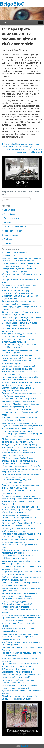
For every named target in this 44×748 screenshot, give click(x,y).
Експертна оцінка (11, 218)
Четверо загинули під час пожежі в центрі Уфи (20, 281)
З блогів (28, 50)
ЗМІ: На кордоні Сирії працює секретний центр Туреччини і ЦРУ (20, 373)
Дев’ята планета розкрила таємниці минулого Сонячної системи (18, 389)
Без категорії (9, 209)
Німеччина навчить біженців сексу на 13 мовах (20, 546)
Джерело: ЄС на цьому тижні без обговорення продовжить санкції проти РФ (21, 465)
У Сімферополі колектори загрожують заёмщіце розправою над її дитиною (19, 400)
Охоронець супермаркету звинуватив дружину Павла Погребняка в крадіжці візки (22, 424)
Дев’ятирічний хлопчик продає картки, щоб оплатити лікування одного (21, 578)
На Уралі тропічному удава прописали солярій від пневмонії (19, 346)
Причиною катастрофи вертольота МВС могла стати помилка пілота (20, 378)
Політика (8, 239)
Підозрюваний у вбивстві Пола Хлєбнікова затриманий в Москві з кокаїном (21, 524)
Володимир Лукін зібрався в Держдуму (19, 444)
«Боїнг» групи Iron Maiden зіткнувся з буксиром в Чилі (18, 502)
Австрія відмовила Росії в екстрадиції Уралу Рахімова (22, 648)
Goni (16, 50)
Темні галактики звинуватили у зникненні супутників (20, 659)
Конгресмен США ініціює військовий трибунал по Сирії (18, 492)
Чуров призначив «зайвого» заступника (20, 633)
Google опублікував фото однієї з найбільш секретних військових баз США (21, 319)
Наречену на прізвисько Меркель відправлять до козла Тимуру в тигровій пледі (20, 412)
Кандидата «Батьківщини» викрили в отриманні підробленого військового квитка (21, 497)
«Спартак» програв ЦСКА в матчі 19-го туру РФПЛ (22, 275)
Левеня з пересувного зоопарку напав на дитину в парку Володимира (20, 486)
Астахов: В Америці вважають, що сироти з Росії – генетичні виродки (21, 535)
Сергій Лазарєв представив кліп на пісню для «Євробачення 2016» (20, 324)
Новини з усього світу (13, 230)
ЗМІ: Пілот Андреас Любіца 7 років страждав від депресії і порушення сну (19, 459)
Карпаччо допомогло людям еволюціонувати (14, 254)
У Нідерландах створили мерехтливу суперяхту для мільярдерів (18, 340)
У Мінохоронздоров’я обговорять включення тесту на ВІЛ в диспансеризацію (21, 356)
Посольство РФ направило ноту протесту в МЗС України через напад (21, 394)
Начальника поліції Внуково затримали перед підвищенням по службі (19, 686)
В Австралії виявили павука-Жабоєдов (19, 604)
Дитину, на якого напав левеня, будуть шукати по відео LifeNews (24, 150)
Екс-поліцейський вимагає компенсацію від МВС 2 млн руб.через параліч (21, 529)
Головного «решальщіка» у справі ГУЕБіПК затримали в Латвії (21, 567)
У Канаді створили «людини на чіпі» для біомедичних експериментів (20, 540)
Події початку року (12, 234)
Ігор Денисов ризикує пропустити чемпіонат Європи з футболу (21, 643)
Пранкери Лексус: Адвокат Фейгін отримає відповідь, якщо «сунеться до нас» (21, 665)
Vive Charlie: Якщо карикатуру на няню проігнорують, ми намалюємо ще (20, 145)
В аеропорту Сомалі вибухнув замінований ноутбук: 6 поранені (21, 297)
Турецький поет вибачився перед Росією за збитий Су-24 (21, 692)
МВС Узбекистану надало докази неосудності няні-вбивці (16, 481)
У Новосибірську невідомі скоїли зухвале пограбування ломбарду (20, 419)
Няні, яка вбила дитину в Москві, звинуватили (16, 329)
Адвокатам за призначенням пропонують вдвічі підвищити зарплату (20, 584)
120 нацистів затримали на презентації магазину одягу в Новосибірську (19, 594)
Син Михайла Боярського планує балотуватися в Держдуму (17, 600)
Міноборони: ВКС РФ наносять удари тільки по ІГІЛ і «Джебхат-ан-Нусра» (21, 448)
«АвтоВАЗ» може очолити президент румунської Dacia (18, 630)
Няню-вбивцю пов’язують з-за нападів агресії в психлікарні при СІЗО (19, 681)
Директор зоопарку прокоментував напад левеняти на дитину (20, 351)
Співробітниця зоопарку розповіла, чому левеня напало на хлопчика (20, 475)
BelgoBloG (12, 3)
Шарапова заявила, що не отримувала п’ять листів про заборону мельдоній (22, 676)
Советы (7, 243)
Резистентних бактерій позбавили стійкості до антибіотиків (21, 654)
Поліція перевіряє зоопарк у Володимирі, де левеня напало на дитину (22, 435)
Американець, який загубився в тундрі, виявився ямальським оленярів (19, 286)
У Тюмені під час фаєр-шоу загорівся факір (21, 614)
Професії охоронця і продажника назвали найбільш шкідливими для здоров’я (21, 619)
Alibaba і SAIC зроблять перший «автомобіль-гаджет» (16, 362)
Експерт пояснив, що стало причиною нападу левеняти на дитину (19, 270)
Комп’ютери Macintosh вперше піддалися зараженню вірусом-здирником (20, 405)
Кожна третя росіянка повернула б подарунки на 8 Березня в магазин (17, 291)
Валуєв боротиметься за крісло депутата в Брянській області (21, 589)
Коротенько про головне (15, 226)
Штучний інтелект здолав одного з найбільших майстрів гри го (17, 557)
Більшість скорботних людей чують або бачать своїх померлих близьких (19, 697)
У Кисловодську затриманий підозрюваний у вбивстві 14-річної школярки (22, 511)
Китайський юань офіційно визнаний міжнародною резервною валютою (18, 367)
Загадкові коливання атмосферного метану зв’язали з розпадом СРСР (21, 562)
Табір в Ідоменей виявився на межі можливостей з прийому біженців (18, 670)
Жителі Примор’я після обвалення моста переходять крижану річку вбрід (20, 264)
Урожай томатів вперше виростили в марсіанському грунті (18, 638)
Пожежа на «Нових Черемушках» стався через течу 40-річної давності (20, 519)
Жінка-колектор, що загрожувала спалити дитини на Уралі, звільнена (20, 454)
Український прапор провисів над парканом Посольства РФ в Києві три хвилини (21, 259)
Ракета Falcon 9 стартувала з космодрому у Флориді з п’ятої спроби (21, 470)
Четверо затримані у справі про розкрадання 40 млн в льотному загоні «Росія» (19, 609)
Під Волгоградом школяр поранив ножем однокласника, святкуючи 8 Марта (20, 440)
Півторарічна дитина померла (15, 514)
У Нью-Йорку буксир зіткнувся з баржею (20, 506)
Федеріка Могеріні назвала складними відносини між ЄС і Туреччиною (19, 302)
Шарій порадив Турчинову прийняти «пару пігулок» (21, 308)
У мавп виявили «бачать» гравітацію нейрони (18, 624)
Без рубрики (9, 214)
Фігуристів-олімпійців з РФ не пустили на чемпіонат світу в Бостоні (20, 313)
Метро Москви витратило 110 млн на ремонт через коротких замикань (22, 573)
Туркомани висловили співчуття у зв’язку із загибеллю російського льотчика (21, 383)
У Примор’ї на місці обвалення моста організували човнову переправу (19, 429)
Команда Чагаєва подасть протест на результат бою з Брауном (19, 335)
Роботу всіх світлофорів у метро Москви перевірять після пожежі (20, 551)
